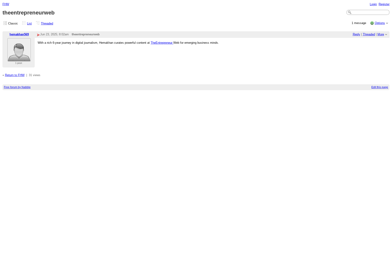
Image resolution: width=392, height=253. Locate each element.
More (380, 34)
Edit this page (379, 87)
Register (384, 4)
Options (380, 23)
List (29, 23)
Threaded (47, 23)
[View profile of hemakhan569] (19, 58)
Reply (356, 34)
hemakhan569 (19, 34)
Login (373, 4)
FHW (5, 4)
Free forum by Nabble (17, 87)
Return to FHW (14, 75)
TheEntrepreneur (162, 42)
